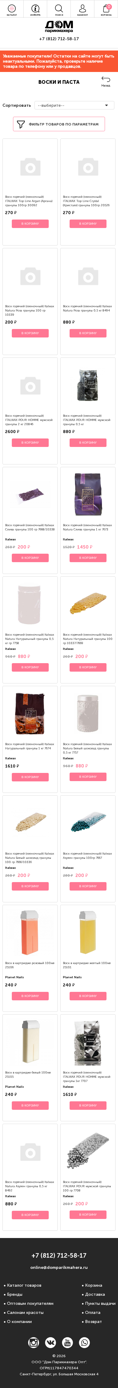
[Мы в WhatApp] (84, 1346)
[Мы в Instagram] (33, 1346)
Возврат (93, 1321)
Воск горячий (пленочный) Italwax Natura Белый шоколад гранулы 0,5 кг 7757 (87, 748)
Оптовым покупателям (30, 1303)
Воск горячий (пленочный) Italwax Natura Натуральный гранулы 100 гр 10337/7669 (88, 639)
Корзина (93, 1285)
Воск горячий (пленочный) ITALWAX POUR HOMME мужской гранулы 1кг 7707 (86, 1077)
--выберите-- (51, 105)
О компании (19, 1321)
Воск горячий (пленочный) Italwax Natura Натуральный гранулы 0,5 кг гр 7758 (29, 639)
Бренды (14, 1294)
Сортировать (16, 105)
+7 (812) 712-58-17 (59, 38)
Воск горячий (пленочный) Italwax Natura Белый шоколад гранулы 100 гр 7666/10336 (29, 858)
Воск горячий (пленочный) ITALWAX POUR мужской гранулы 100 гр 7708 (87, 1186)
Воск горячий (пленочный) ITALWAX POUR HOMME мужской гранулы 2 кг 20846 (29, 420)
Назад (105, 85)
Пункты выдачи (100, 1303)
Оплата (92, 1312)
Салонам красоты (25, 1312)
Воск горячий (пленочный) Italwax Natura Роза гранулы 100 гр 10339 (29, 311)
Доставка (95, 1294)
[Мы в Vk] (50, 1346)
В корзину (30, 223)
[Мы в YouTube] (67, 1346)
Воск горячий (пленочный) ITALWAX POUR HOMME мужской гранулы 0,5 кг (86, 420)
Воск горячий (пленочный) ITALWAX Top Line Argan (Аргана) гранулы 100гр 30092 (28, 201)
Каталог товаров (24, 1285)
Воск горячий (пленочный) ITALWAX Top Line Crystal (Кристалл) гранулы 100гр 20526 (86, 201)
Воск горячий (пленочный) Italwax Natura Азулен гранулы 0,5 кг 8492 (29, 1186)
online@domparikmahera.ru (59, 1267)
